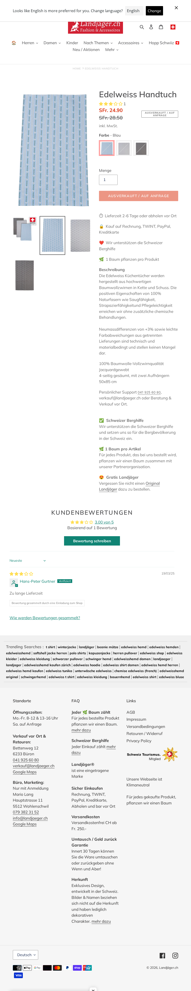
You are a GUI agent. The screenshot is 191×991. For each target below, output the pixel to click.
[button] (111, 103)
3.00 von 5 (104, 522)
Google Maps (25, 771)
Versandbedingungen (145, 726)
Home (77, 68)
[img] (21, 573)
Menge (105, 170)
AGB (130, 712)
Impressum (136, 719)
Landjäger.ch (168, 968)
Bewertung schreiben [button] (92, 541)
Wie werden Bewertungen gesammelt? (45, 617)
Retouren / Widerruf (144, 733)
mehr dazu (81, 729)
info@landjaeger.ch (30, 818)
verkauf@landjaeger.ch (34, 765)
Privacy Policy (138, 740)
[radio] (106, 148)
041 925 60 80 (149, 392)
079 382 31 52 (26, 812)
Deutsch (24, 954)
